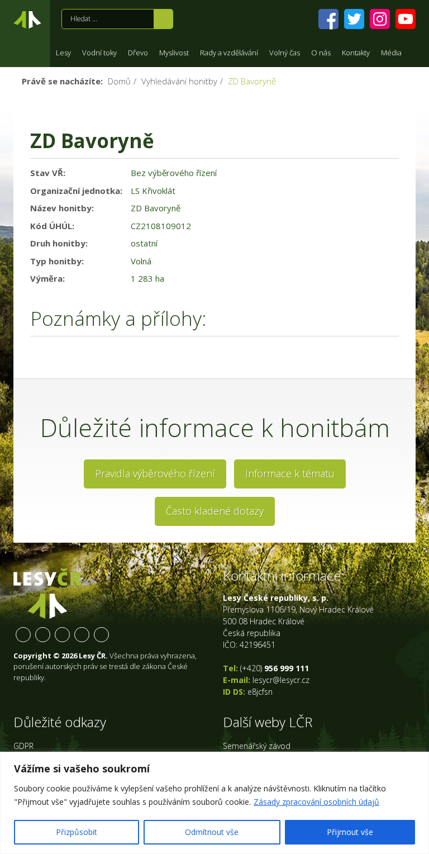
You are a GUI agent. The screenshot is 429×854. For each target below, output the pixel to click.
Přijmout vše (350, 832)
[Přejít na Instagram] (380, 19)
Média (391, 53)
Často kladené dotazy (215, 511)
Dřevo (138, 53)
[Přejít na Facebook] (328, 19)
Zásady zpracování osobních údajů (316, 801)
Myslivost (174, 53)
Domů (119, 81)
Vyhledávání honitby (179, 81)
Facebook (23, 634)
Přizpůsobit (76, 832)
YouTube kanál (81, 634)
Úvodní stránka (27, 21)
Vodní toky (99, 53)
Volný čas (284, 53)
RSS (101, 634)
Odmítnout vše (212, 832)
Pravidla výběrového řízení (155, 473)
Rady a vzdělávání (229, 53)
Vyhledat (163, 19)
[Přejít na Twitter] (354, 19)
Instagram (62, 634)
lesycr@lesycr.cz (280, 680)
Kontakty (356, 53)
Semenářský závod (256, 746)
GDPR (23, 746)
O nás (321, 53)
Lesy (63, 53)
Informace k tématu (290, 473)
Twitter (42, 634)
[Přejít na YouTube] (405, 19)
